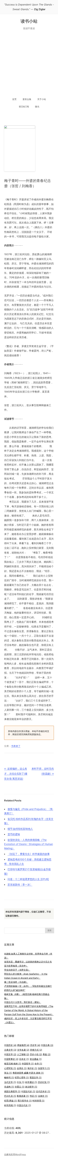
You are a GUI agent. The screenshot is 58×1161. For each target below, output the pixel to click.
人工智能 (23, 1054)
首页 (14, 99)
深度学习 (44, 1068)
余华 (38, 1063)
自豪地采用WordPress (15, 1154)
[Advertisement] (29, 64)
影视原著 (23, 1096)
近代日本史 (43, 1091)
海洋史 (32, 1068)
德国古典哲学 (12, 1091)
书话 (33, 1096)
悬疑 (46, 1054)
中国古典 (47, 1045)
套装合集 (27, 99)
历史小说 (36, 1054)
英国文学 (35, 1077)
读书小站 (29, 21)
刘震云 (19, 1086)
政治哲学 (31, 1086)
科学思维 (10, 1105)
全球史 (22, 1068)
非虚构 (9, 1086)
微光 (37, 106)
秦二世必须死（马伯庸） (16, 982)
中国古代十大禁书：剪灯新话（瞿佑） (22, 1002)
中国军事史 (11, 1059)
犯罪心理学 (22, 1077)
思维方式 (36, 1049)
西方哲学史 (25, 1100)
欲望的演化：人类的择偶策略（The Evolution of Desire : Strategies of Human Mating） (28, 844)
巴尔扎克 (10, 1096)
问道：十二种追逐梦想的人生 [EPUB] (28, 879)
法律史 (43, 1096)
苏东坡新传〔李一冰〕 (20, 884)
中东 (20, 1082)
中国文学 (10, 1054)
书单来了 (15, 746)
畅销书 (9, 1077)
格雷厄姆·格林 (12, 1063)
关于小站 (41, 99)
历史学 (35, 1045)
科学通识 (31, 1082)
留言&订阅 (24, 106)
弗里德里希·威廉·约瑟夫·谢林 (28, 1072)
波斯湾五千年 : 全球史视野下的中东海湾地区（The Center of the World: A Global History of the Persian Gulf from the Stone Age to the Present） (29, 1010)
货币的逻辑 (14, 834)
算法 (8, 1072)
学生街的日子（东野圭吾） (17, 969)
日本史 (24, 1059)
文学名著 (23, 1049)
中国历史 (10, 1045)
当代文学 (10, 1082)
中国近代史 (28, 1091)
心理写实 (10, 1068)
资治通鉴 (36, 1059)
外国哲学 (28, 1063)
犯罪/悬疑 (10, 1100)
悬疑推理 (23, 1045)
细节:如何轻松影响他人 (20, 828)
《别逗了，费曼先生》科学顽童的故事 (29, 853)
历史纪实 (44, 1082)
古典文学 (10, 1049)
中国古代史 (24, 1105)
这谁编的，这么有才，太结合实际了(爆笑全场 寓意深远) (15, 773)
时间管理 (38, 1100)
